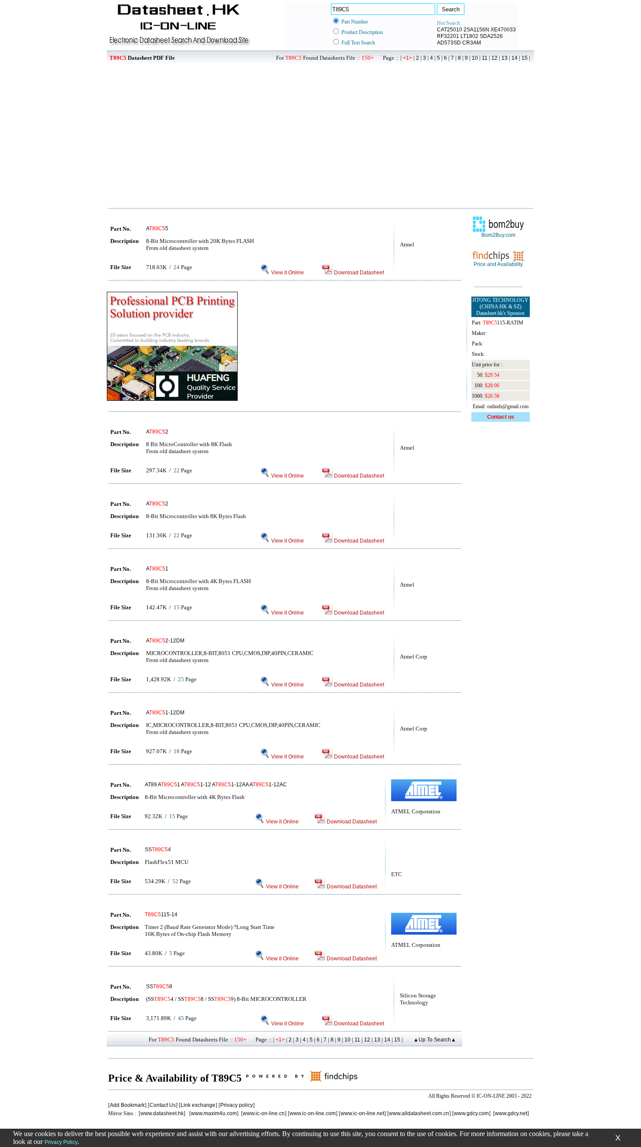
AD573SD (449, 43)
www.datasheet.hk (162, 1113)
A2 (157, 432)
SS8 (159, 986)
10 (475, 58)
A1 (157, 569)
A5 (157, 228)
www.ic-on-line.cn (264, 1113)
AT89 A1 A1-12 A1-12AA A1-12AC (216, 785)
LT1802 (469, 36)
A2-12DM (165, 641)
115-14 (161, 914)
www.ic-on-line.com (313, 1113)
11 (485, 58)
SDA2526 (491, 36)
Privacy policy (236, 1105)
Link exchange (198, 1105)
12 (494, 58)
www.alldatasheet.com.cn (419, 1113)
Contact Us (163, 1105)
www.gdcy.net (511, 1113)
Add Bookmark (127, 1105)
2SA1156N (476, 30)
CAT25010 (449, 30)
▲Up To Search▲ (434, 1040)
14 (514, 58)
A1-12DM (165, 713)
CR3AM (471, 43)
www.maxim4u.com (214, 1113)
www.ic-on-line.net (362, 1113)
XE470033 (503, 30)
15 (525, 58)
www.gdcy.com (471, 1113)
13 (504, 58)
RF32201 (448, 36)
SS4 (158, 850)
